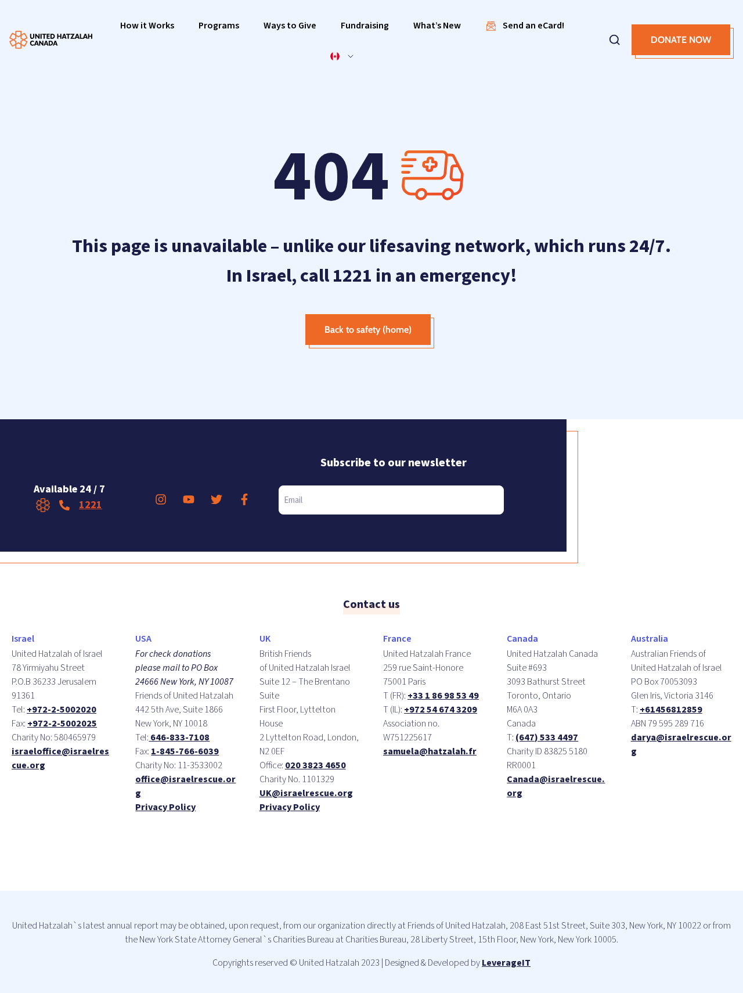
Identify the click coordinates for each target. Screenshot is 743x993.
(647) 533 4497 (546, 737)
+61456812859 (671, 709)
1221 (90, 505)
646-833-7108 (179, 737)
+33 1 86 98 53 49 (443, 695)
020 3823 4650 (315, 765)
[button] (147, 25)
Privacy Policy (165, 807)
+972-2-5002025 (62, 723)
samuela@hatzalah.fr (430, 751)
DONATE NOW (681, 39)
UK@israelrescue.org (306, 793)
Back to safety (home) (368, 329)
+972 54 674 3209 (440, 709)
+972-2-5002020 (61, 709)
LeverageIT (506, 962)
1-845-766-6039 (185, 751)
